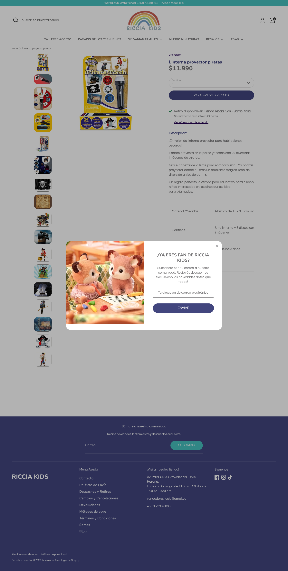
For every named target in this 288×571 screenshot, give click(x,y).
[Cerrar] (217, 246)
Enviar (183, 308)
